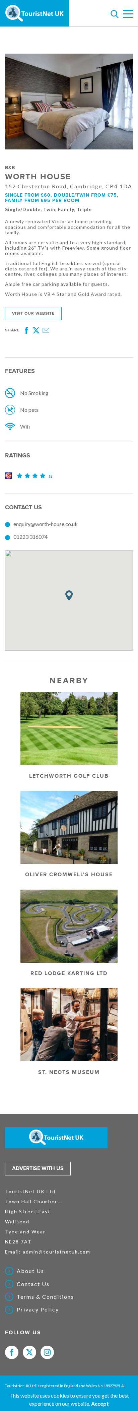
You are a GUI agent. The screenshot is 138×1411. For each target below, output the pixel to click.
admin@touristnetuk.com (56, 1252)
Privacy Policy (38, 1309)
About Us (30, 1271)
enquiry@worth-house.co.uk (45, 524)
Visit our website (33, 313)
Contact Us (33, 1284)
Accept (100, 1403)
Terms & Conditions (45, 1297)
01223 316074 (30, 536)
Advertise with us (38, 1168)
